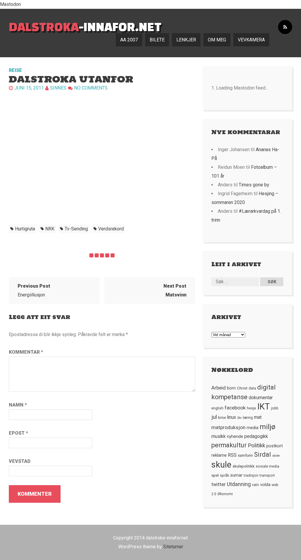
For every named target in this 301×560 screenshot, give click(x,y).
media (252, 427)
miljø (267, 426)
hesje (251, 408)
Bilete (157, 40)
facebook (235, 408)
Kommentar (26, 352)
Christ (242, 388)
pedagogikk (256, 436)
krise (222, 418)
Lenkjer (186, 40)
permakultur (229, 445)
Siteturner (173, 546)
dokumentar (261, 397)
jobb (274, 408)
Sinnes (58, 88)
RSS (232, 455)
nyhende (235, 436)
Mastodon (10, 4)
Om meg (217, 40)
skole (276, 456)
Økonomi (225, 494)
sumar (236, 475)
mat (258, 417)
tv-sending (76, 229)
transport (267, 475)
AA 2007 (129, 40)
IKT (263, 406)
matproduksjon (228, 427)
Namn (18, 405)
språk (224, 475)
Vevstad (20, 461)
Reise (15, 70)
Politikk (256, 445)
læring (248, 418)
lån (239, 418)
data (252, 388)
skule (221, 465)
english (217, 408)
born (231, 388)
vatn (255, 485)
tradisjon (251, 475)
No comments (91, 88)
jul (214, 417)
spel (215, 475)
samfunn (245, 455)
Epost (18, 433)
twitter (218, 484)
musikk (218, 436)
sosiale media (267, 466)
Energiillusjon (34, 290)
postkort (274, 445)
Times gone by (254, 185)
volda (265, 484)
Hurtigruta (25, 229)
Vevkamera (251, 40)
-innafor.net (85, 26)
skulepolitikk (244, 466)
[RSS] (285, 27)
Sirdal (262, 454)
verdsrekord (111, 229)
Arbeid (218, 388)
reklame (219, 455)
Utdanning (239, 484)
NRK (49, 229)
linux (231, 417)
